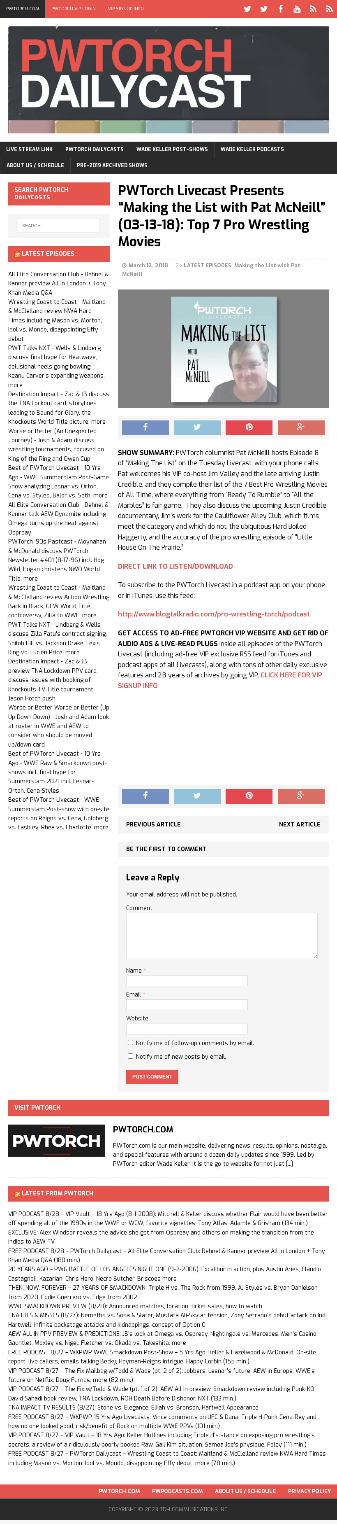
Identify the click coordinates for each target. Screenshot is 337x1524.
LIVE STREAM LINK (29, 149)
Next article (300, 825)
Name (134, 971)
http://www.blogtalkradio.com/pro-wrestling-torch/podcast (214, 614)
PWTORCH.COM (22, 9)
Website (137, 1018)
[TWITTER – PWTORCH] (247, 9)
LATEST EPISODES (207, 265)
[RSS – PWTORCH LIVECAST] (329, 9)
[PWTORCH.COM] (56, 1152)
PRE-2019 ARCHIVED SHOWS (112, 165)
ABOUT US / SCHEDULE (35, 165)
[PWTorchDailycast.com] (168, 80)
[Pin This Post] (249, 427)
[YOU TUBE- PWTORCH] (296, 9)
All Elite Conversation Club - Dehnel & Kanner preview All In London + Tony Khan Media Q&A (58, 284)
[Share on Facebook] (145, 427)
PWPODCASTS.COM (177, 1491)
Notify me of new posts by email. (181, 1057)
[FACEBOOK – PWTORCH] (280, 9)
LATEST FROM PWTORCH (57, 1193)
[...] (289, 1164)
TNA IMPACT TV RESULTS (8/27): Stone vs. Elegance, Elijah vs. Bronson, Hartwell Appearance (133, 1408)
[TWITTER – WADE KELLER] (263, 9)
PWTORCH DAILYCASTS (94, 149)
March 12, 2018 (148, 265)
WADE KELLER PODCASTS (252, 149)
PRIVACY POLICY (309, 1491)
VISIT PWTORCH (37, 1108)
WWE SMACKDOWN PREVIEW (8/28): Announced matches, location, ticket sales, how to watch (135, 1306)
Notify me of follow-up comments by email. (195, 1043)
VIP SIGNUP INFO (126, 9)
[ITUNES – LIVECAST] (313, 9)
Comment (139, 908)
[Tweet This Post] (197, 427)
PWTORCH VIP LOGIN (73, 9)
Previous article (153, 825)
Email (134, 995)
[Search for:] (58, 226)
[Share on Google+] (301, 427)
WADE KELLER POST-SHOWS (172, 149)
